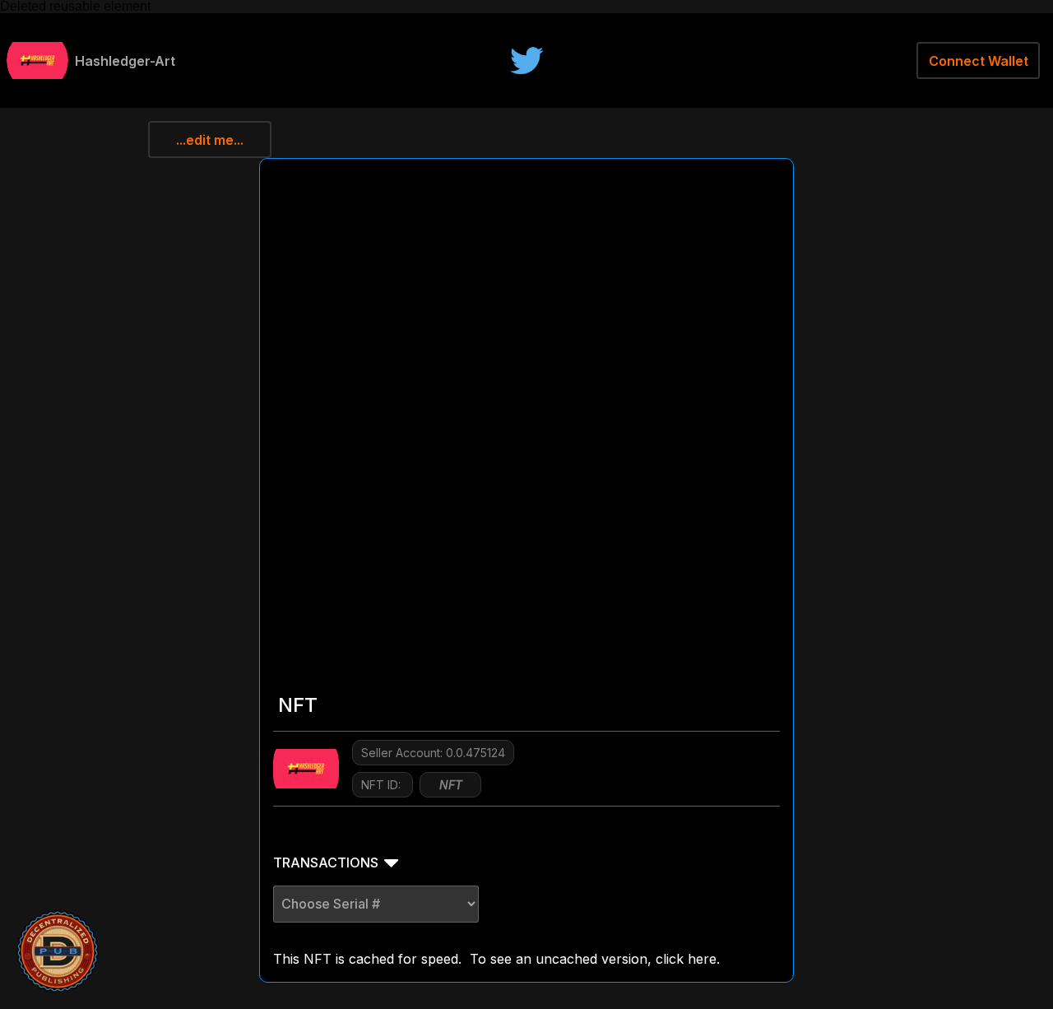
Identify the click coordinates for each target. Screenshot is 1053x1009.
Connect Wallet (978, 61)
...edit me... (210, 140)
